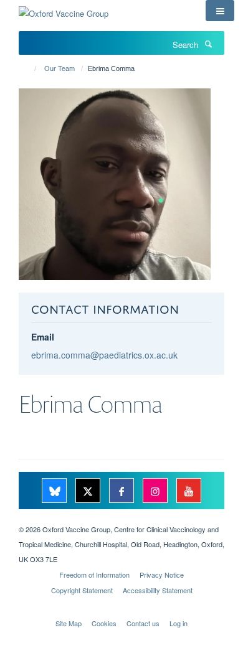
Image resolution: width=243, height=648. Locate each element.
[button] (220, 10)
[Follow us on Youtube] (188, 491)
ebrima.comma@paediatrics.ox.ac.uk (104, 355)
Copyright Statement (82, 590)
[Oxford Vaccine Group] (63, 9)
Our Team (59, 68)
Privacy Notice (162, 575)
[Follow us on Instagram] (156, 491)
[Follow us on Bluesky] (55, 491)
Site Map (68, 623)
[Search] (208, 43)
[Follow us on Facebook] (122, 491)
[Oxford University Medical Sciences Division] (121, 518)
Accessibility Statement (158, 590)
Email (42, 337)
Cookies (104, 623)
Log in (178, 623)
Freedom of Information (94, 575)
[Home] (29, 68)
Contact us (143, 623)
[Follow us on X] (89, 491)
